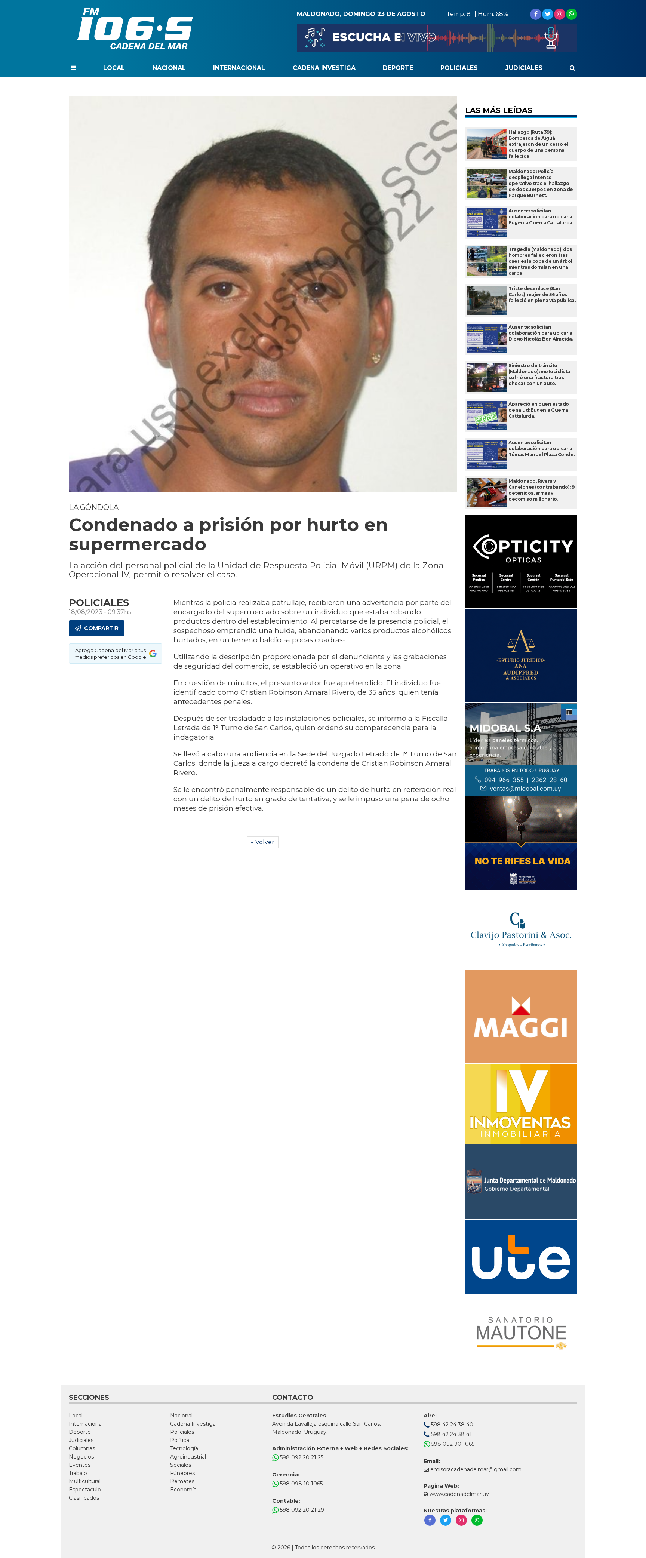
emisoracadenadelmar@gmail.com (476, 1469)
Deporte (398, 67)
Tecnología (184, 1448)
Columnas (82, 1448)
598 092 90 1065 (452, 1444)
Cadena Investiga (324, 67)
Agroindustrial (188, 1456)
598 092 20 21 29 (301, 1509)
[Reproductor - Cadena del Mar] (437, 38)
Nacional (169, 67)
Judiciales (523, 67)
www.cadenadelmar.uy (458, 1494)
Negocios (81, 1456)
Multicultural (85, 1481)
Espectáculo (85, 1489)
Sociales (180, 1465)
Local (114, 67)
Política (179, 1440)
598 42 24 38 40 (451, 1424)
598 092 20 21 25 (301, 1457)
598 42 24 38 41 (451, 1434)
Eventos (79, 1465)
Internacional (239, 67)
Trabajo (78, 1473)
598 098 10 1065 (301, 1483)
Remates (182, 1481)
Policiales (459, 67)
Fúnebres (182, 1473)
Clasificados (84, 1497)
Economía (183, 1489)
